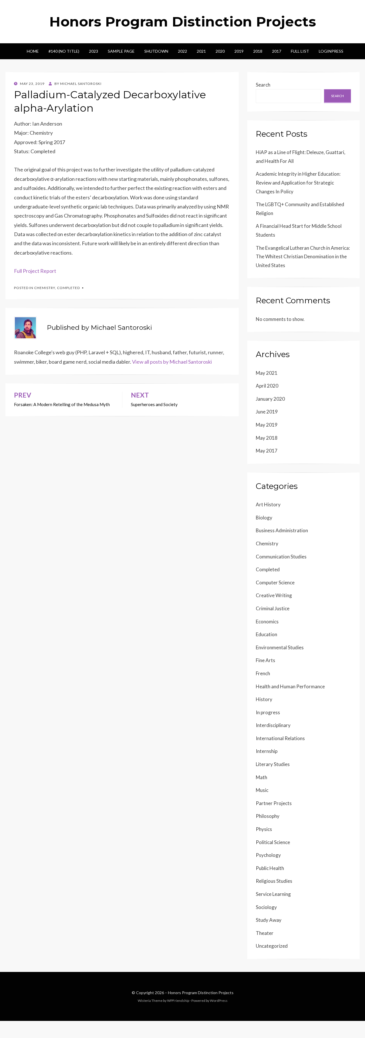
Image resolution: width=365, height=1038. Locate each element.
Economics (267, 622)
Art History (268, 504)
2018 (257, 51)
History (264, 699)
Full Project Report (35, 271)
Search (263, 85)
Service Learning (273, 894)
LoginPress (331, 51)
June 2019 (267, 412)
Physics (264, 829)
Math (261, 777)
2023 (93, 51)
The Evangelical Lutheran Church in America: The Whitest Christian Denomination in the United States (303, 256)
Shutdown (156, 51)
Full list (300, 51)
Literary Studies (273, 764)
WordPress (219, 1000)
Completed (68, 288)
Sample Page (121, 51)
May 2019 (266, 425)
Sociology (266, 907)
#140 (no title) (63, 51)
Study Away (268, 920)
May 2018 (266, 438)
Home (33, 51)
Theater (264, 933)
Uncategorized (272, 946)
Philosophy (267, 816)
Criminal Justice (272, 608)
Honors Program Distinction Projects (182, 21)
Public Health (270, 868)
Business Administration (282, 530)
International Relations (280, 738)
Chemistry (44, 288)
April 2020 (267, 386)
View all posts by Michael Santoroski (172, 362)
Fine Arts (265, 660)
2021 (201, 51)
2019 (239, 51)
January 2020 (270, 399)
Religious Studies (274, 881)
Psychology (268, 855)
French (263, 673)
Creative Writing (274, 595)
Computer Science (275, 582)
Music (262, 790)
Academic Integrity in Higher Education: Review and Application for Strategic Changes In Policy (298, 182)
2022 (182, 51)
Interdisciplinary (273, 725)
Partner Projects (274, 803)
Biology (264, 518)
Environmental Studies (280, 647)
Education (266, 634)
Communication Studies (281, 557)
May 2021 (266, 373)
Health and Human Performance (290, 686)
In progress (268, 712)
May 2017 (266, 451)
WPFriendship (178, 1000)
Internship (266, 751)
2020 (220, 51)
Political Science (273, 842)
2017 (276, 51)
